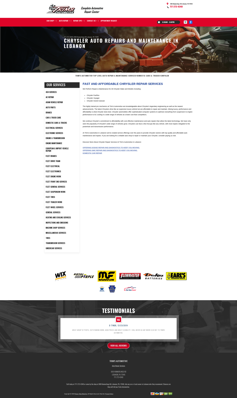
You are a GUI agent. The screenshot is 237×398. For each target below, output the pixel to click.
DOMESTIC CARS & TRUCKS (148, 76)
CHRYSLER (165, 76)
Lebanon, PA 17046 (93, 37)
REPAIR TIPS (77, 21)
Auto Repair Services (118, 366)
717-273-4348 (176, 6)
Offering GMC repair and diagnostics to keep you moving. (110, 150)
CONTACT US (91, 21)
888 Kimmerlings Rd (80, 37)
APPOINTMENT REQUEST (109, 21)
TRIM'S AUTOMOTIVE (83, 76)
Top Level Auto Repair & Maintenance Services (114, 76)
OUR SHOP (50, 21)
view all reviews (118, 345)
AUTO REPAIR (63, 21)
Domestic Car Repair (92, 153)
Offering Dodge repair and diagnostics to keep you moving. (111, 148)
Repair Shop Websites (81, 394)
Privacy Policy (109, 394)
